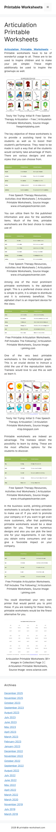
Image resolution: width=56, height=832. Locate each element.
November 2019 (13, 804)
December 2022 (13, 751)
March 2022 (11, 794)
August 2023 (11, 712)
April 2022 (10, 789)
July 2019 (9, 809)
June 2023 (10, 722)
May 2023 (10, 727)
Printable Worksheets (23, 7)
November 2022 (13, 756)
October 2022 (12, 760)
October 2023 (12, 702)
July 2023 (10, 717)
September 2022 (14, 765)
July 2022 (10, 775)
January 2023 (12, 746)
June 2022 (10, 780)
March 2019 (11, 814)
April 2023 (10, 731)
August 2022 (11, 770)
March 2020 (11, 799)
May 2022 (10, 785)
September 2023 (14, 707)
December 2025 (13, 693)
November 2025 (13, 698)
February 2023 (12, 741)
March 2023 (11, 736)
